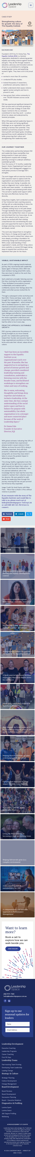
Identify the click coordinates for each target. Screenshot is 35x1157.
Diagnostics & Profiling (12, 1103)
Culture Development (9, 1081)
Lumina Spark (6, 1107)
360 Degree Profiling (9, 1114)
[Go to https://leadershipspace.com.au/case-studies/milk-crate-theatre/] (17, 774)
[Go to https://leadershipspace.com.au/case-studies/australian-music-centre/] (17, 878)
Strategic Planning (8, 1078)
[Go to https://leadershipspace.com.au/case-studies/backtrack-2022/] (17, 696)
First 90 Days (6, 1057)
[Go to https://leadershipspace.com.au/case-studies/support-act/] (17, 722)
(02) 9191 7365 (9, 994)
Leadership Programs (9, 1051)
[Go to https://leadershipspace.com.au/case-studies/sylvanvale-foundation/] (17, 852)
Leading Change (7, 1071)
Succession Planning (9, 1097)
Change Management (9, 1084)
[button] (5, 1000)
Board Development (10, 1086)
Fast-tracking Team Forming (11, 1065)
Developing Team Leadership (12, 1068)
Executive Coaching (8, 1048)
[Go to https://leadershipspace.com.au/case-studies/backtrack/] (17, 748)
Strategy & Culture (10, 1073)
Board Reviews (7, 1091)
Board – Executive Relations (11, 1100)
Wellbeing (5, 1117)
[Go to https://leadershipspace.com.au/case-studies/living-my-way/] (17, 826)
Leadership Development (12, 1044)
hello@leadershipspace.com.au (15, 996)
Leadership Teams (9, 1060)
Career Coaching (8, 1054)
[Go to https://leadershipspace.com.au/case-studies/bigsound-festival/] (17, 800)
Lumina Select (6, 1110)
